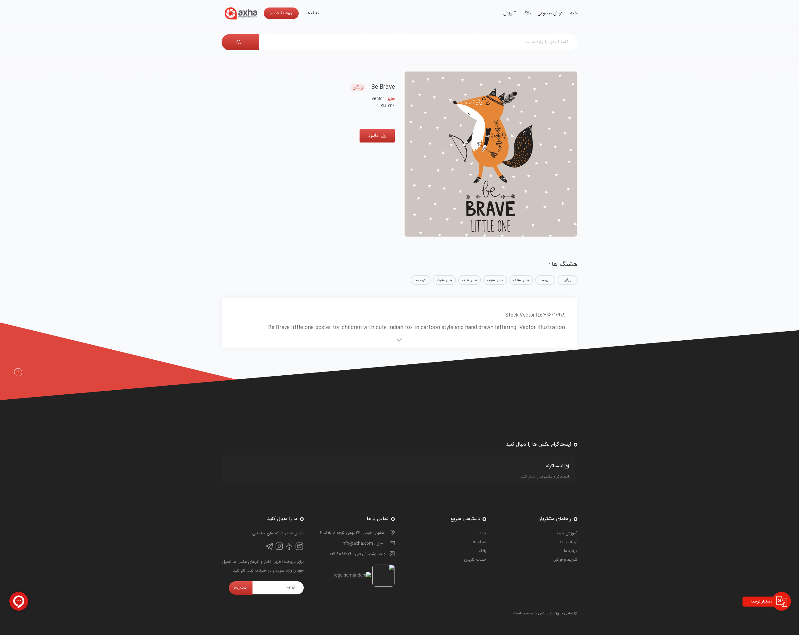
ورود (288, 13)
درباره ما (570, 551)
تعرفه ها (312, 13)
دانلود (374, 135)
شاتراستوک (444, 280)
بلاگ (526, 13)
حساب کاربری (475, 559)
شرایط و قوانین (564, 559)
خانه (573, 13)
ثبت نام (276, 13)
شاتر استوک (495, 280)
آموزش (509, 13)
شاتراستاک (469, 280)
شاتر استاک (521, 280)
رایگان (567, 280)
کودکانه (421, 280)
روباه (545, 280)
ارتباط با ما (568, 542)
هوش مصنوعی (550, 13)
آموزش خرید (566, 533)
